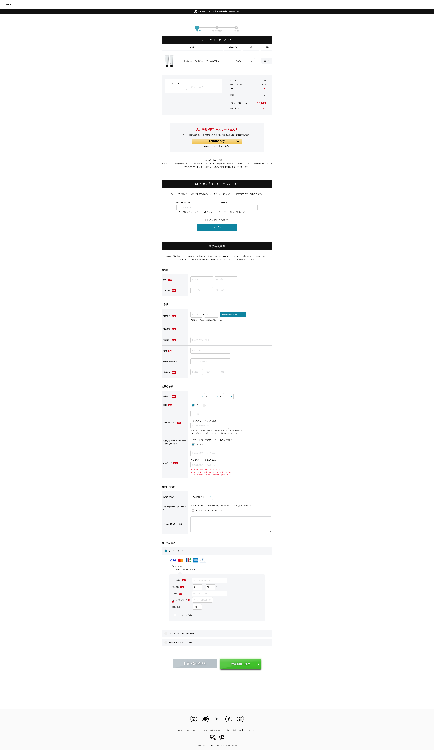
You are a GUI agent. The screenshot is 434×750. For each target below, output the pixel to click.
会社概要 (180, 730)
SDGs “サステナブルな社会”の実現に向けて (211, 730)
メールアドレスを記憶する (219, 220)
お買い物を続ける (195, 663)
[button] (217, 143)
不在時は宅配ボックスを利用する (209, 510)
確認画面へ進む (240, 664)
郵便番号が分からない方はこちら (232, 314)
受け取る (199, 444)
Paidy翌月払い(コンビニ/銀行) (180, 642)
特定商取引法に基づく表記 (234, 730)
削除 (268, 61)
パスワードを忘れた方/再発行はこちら (233, 212)
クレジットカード (176, 551)
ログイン (217, 227)
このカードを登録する (186, 615)
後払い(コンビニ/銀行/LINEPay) (181, 633)
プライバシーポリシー (250, 730)
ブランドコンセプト (191, 730)
